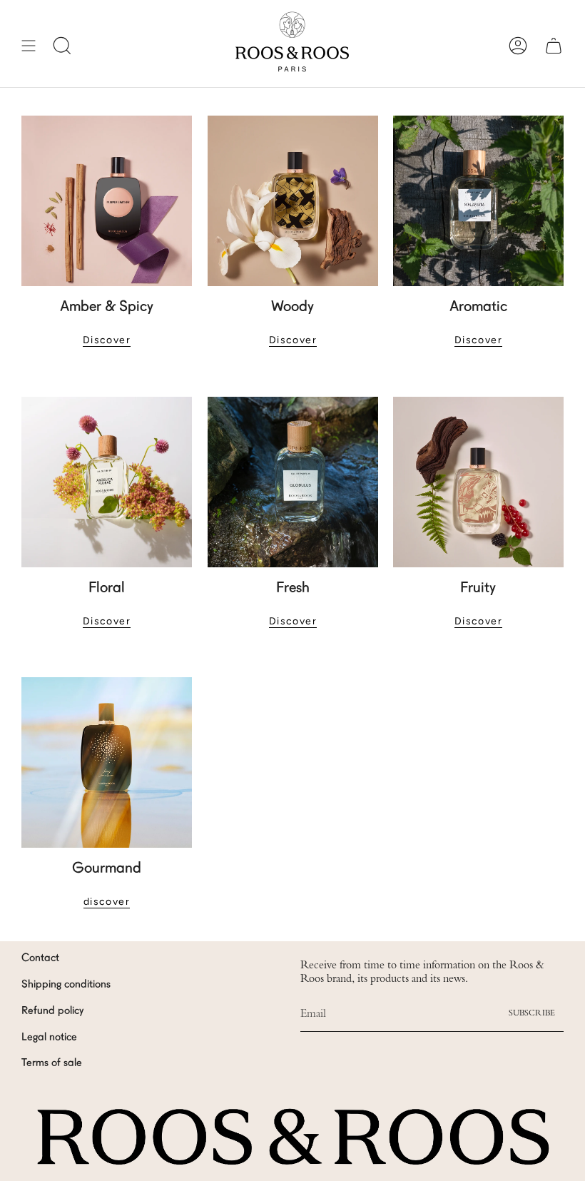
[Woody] (293, 201)
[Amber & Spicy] (106, 201)
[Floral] (106, 482)
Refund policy (52, 1011)
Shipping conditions (66, 985)
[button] (62, 45)
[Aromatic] (478, 201)
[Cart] (553, 45)
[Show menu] (28, 45)
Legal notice (49, 1038)
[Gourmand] (106, 762)
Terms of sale (51, 1063)
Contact (40, 958)
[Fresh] (293, 482)
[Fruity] (478, 482)
